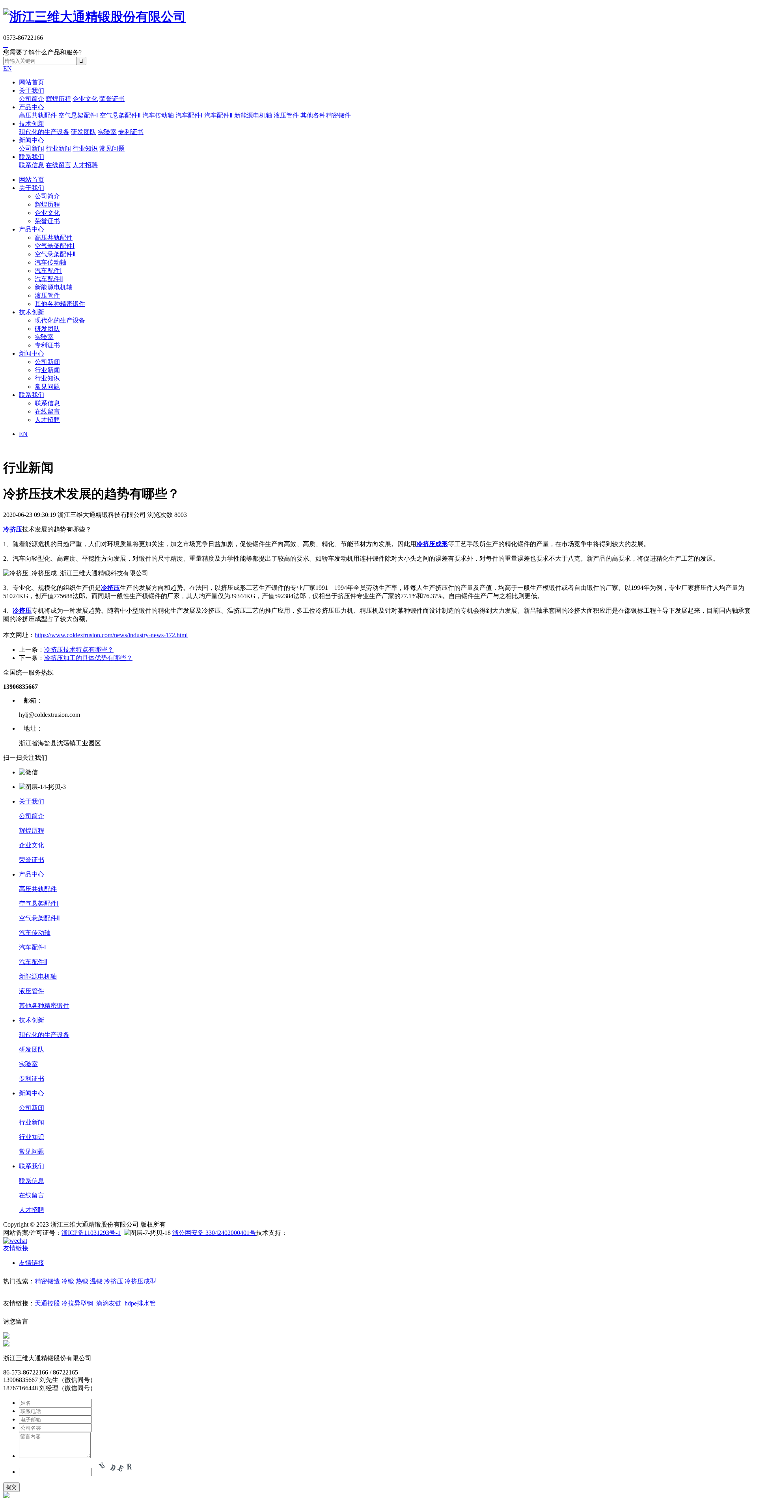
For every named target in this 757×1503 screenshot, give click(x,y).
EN (7, 68)
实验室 (107, 132)
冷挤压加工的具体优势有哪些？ (88, 658)
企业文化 (85, 98)
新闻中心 (31, 140)
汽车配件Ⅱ (218, 115)
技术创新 (31, 123)
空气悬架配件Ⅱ (120, 115)
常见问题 (112, 148)
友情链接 (31, 1262)
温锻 (96, 1281)
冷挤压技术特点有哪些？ (79, 649)
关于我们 (31, 90)
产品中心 (31, 107)
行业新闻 (58, 148)
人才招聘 (85, 165)
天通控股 (47, 1303)
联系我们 (31, 156)
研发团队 (83, 132)
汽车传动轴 (158, 115)
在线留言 (58, 165)
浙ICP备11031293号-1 (91, 1232)
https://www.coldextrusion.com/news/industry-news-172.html (111, 635)
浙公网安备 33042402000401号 (214, 1232)
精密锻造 (47, 1281)
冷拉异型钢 (77, 1303)
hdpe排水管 (140, 1303)
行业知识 (85, 148)
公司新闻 (31, 148)
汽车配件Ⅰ (189, 115)
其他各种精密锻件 (325, 115)
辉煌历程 (58, 98)
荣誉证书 (112, 98)
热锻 (82, 1281)
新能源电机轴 (253, 115)
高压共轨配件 (38, 115)
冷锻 (68, 1281)
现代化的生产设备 (44, 132)
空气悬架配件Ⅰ (78, 115)
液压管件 (286, 115)
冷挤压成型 (140, 1281)
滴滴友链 (108, 1303)
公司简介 (31, 98)
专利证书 (131, 132)
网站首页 (31, 82)
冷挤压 (113, 1281)
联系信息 (31, 165)
